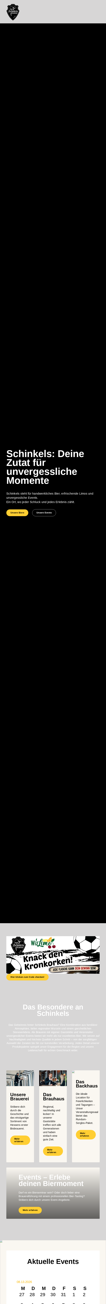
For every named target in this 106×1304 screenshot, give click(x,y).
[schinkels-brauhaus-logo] (12, 5)
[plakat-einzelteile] (53, 937)
